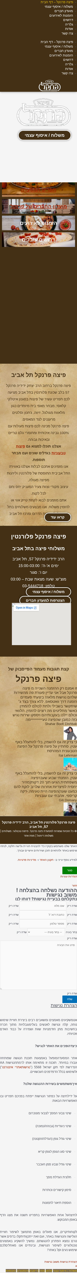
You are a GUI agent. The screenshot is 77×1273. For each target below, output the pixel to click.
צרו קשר (67, 33)
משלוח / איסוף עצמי (59, 7)
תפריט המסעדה (38, 189)
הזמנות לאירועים (61, 15)
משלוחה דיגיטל (45, 835)
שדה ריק (72, 905)
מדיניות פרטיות (27, 859)
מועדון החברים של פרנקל (38, 206)
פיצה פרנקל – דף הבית (57, 2)
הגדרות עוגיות (68, 876)
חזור (74, 885)
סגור (69, 870)
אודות (69, 29)
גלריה (69, 24)
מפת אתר (29, 835)
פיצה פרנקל (36, 831)
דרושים (68, 20)
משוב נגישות (51, 1261)
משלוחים (6, 831)
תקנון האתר (47, 859)
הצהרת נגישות (68, 1261)
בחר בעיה (71, 932)
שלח (69, 999)
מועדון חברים (63, 11)
